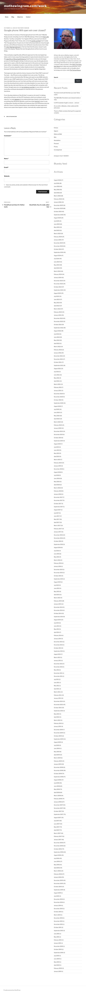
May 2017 (56, 519)
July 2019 (56, 447)
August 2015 (57, 582)
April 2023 (57, 305)
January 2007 (57, 839)
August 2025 (57, 218)
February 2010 (58, 723)
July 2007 (56, 820)
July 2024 (56, 258)
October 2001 (58, 927)
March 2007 (57, 833)
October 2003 (58, 911)
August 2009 (57, 742)
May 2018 (56, 481)
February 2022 (58, 349)
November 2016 (58, 538)
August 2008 (57, 780)
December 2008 (58, 767)
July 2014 (56, 623)
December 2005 (58, 880)
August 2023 (57, 293)
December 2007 (58, 805)
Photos (56, 146)
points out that (36, 41)
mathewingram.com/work (25, 6)
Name (6, 158)
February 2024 (58, 274)
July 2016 (56, 550)
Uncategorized (11, 116)
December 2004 (58, 899)
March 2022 (57, 346)
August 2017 (57, 509)
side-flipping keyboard (13, 47)
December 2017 (58, 497)
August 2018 (57, 472)
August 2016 (57, 547)
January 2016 (57, 566)
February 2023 (58, 312)
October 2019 (57, 437)
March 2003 (57, 915)
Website (6, 176)
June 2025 (57, 224)
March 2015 (57, 597)
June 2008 (57, 786)
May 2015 (56, 591)
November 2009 (58, 732)
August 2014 (57, 619)
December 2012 (58, 663)
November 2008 (58, 770)
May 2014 (56, 629)
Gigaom (56, 131)
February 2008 (58, 798)
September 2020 (58, 403)
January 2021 (57, 390)
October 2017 (57, 503)
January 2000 (58, 971)
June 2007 (57, 824)
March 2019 (57, 459)
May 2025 (56, 227)
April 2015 (56, 594)
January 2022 (57, 353)
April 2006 (57, 867)
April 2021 (56, 381)
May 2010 (56, 714)
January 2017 (57, 531)
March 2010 (57, 720)
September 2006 (58, 852)
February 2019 (58, 462)
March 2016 (57, 560)
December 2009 (58, 729)
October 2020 (58, 400)
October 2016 (57, 541)
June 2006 (57, 861)
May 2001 (56, 937)
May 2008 (57, 789)
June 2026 (57, 186)
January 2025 (57, 240)
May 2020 (57, 415)
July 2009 (56, 745)
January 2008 (57, 802)
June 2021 (56, 375)
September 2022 (58, 327)
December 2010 (58, 701)
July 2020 (56, 409)
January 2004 (57, 905)
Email (6, 167)
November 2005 (58, 883)
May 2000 (57, 962)
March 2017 (57, 525)
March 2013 (57, 657)
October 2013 (57, 648)
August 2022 (57, 331)
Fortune (56, 127)
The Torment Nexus (75, 70)
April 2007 (57, 830)
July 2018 (56, 475)
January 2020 (57, 428)
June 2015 (57, 588)
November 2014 (58, 610)
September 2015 (58, 579)
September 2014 (58, 616)
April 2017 (56, 522)
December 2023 (58, 280)
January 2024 (57, 277)
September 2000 (58, 952)
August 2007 (57, 817)
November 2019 (58, 434)
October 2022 (57, 324)
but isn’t (37, 101)
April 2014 (56, 632)
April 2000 (57, 965)
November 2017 (58, 500)
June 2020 (57, 412)
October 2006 (58, 849)
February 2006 (58, 874)
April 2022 (56, 343)
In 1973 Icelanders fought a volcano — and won (66, 102)
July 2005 (56, 896)
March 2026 (57, 195)
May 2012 (56, 670)
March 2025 (57, 233)
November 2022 (58, 321)
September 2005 (58, 889)
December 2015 (58, 569)
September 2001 (58, 930)
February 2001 (58, 940)
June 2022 (57, 337)
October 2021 (57, 362)
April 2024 (57, 268)
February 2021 (58, 387)
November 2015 (58, 572)
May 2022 (56, 340)
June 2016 (57, 553)
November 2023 (58, 283)
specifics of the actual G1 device (16, 59)
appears (17, 99)
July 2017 (56, 513)
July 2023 (56, 296)
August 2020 (57, 406)
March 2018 (57, 488)
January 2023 (57, 315)
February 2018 (58, 491)
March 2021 (57, 384)
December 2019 (58, 431)
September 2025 (58, 214)
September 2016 (58, 544)
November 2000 (58, 946)
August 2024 (57, 255)
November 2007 (58, 808)
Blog (13, 17)
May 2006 (57, 864)
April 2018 (56, 484)
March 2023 (57, 309)
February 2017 (58, 528)
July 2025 (56, 221)
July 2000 (56, 955)
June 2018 (57, 478)
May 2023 (56, 302)
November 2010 (58, 704)
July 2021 (56, 371)
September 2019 (58, 440)
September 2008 (58, 776)
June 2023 (57, 299)
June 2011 (56, 682)
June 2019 (57, 450)
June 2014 (57, 626)
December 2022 (58, 318)
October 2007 (58, 811)
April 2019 (56, 456)
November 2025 (58, 208)
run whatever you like (28, 87)
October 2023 (58, 287)
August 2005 (57, 893)
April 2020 (57, 418)
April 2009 (57, 754)
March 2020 (57, 422)
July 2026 (56, 183)
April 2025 (57, 230)
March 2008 (57, 795)
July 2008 (56, 783)
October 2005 (58, 886)
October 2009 (58, 736)
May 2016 (56, 557)
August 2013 (57, 654)
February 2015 (58, 601)
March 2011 (57, 692)
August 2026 (57, 180)
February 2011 (58, 695)
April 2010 (57, 717)
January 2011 (57, 698)
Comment (8, 136)
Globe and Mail (58, 134)
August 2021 (57, 368)
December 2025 (58, 205)
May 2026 (56, 189)
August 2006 (57, 855)
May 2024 (56, 265)
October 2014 (57, 613)
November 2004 (58, 902)
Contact (28, 17)
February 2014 (58, 635)
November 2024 (58, 246)
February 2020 (58, 425)
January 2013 (57, 660)
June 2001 (57, 933)
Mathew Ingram (23, 28)
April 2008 (57, 792)
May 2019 (56, 453)
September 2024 (58, 252)
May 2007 (57, 827)
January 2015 (57, 604)
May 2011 (56, 685)
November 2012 (58, 667)
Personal (56, 143)
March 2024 (57, 271)
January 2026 (57, 202)
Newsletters (57, 140)
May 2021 (56, 378)
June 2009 (57, 748)
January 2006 (57, 877)
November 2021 (58, 359)
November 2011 (58, 676)
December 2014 (58, 607)
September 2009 (58, 739)
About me (20, 17)
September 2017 (58, 506)
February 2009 (58, 761)
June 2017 (56, 516)
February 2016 (58, 563)
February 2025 (58, 236)
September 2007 (58, 814)
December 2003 (58, 908)
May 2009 (57, 751)
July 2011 (56, 679)
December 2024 (58, 243)
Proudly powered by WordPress (12, 990)
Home (6, 17)
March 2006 (57, 871)
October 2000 (58, 949)
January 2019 (57, 466)
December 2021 (58, 356)
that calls (46, 37)
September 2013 (58, 651)
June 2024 (57, 262)
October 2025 (58, 211)
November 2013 (58, 645)
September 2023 (58, 290)
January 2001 (57, 943)
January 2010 (57, 726)
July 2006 (56, 858)
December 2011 (58, 673)
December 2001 (58, 921)
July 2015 (56, 585)
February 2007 (58, 836)
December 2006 (58, 842)
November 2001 (58, 924)
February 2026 (58, 199)
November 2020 (58, 396)
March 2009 (57, 758)
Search (56, 77)
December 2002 (58, 918)
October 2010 (58, 707)
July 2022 (56, 334)
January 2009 (57, 764)
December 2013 (58, 641)
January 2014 (57, 638)
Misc (55, 137)
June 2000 (57, 958)
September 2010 (58, 710)
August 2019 (57, 444)
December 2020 (58, 393)
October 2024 (58, 249)
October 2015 (57, 575)
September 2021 (58, 365)
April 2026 (57, 192)
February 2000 (58, 968)
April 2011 (56, 689)
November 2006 (58, 845)
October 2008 (58, 773)
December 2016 (58, 535)
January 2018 (57, 494)
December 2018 (58, 469)
